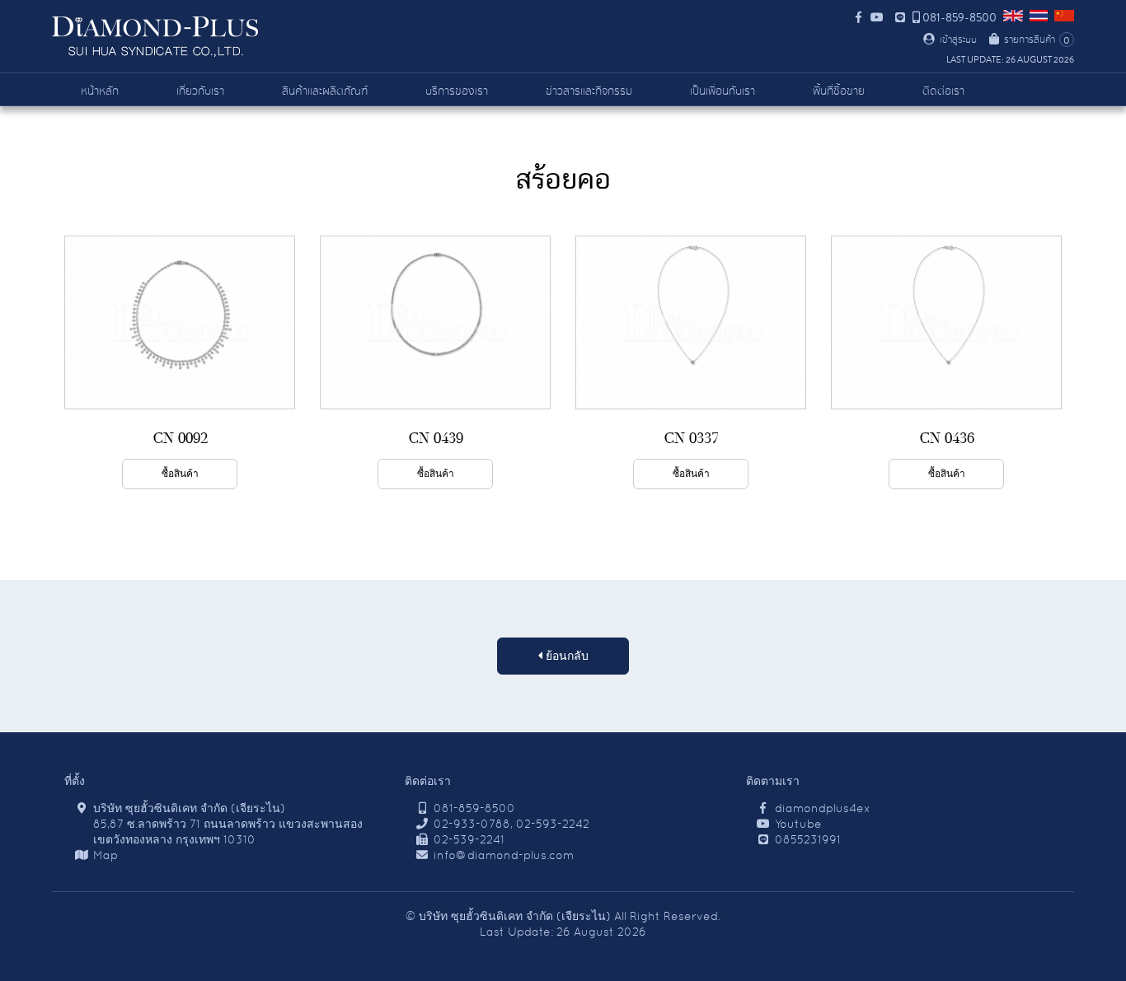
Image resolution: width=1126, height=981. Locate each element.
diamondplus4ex (822, 808)
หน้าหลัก (100, 91)
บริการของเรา (456, 91)
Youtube (798, 823)
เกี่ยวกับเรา (200, 91)
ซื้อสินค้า (180, 473)
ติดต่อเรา (943, 91)
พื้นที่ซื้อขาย (839, 91)
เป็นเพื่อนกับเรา (722, 91)
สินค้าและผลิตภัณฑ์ (325, 91)
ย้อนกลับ (565, 655)
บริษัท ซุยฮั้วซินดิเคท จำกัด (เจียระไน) (515, 916)
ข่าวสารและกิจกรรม (589, 91)
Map (105, 855)
